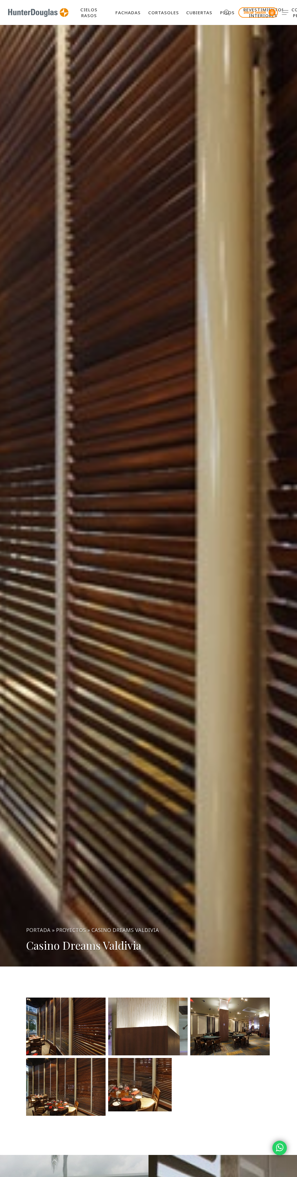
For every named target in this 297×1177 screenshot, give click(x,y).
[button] (285, 13)
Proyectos (71, 929)
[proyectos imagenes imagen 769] (65, 1086)
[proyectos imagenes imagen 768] (229, 1026)
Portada (38, 929)
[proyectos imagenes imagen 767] (147, 1026)
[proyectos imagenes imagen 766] (65, 1026)
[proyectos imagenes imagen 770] (147, 1084)
